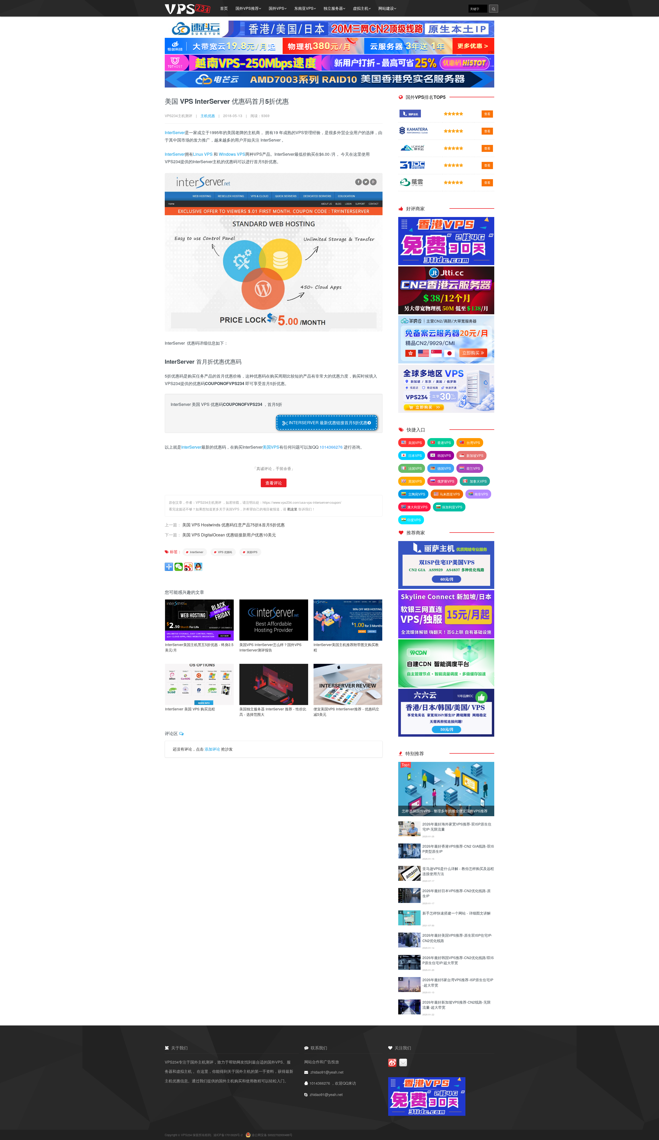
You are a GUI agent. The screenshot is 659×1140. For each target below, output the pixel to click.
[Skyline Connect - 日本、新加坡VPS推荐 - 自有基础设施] (446, 636)
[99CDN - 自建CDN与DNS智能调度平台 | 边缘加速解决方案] (446, 686)
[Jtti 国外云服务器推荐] (446, 312)
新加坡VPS (474, 455)
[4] (409, 879)
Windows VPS (232, 154)
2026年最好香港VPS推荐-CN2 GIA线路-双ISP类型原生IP (458, 848)
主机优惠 (208, 115)
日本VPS (414, 455)
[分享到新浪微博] (188, 567)
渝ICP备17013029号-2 (228, 1135)
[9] (409, 990)
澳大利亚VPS (417, 506)
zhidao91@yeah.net (326, 1072)
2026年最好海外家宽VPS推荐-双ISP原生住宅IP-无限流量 (456, 826)
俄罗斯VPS (445, 481)
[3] (409, 856)
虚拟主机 (360, 8)
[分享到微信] (179, 567)
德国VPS (443, 468)
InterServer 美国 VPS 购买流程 (190, 708)
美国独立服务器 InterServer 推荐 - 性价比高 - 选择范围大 (272, 711)
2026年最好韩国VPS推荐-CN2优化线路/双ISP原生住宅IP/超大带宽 (458, 960)
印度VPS (414, 519)
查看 (487, 114)
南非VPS (481, 494)
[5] (409, 901)
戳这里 (292, 509)
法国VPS (414, 468)
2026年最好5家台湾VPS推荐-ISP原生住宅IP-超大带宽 (457, 982)
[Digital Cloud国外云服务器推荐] (446, 411)
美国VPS (271, 447)
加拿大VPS (478, 481)
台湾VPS (472, 442)
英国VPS (414, 481)
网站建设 (386, 8)
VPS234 (187, 1135)
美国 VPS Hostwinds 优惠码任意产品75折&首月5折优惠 (233, 525)
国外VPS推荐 (247, 8)
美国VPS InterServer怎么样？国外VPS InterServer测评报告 (270, 647)
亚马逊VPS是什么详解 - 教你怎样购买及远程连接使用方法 (458, 871)
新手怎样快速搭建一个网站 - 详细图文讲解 (456, 913)
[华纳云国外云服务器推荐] (446, 361)
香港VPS (443, 442)
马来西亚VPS (450, 494)
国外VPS (276, 8)
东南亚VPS (304, 8)
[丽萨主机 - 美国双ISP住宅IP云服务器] (446, 587)
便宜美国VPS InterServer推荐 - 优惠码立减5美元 (346, 711)
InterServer (175, 132)
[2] (409, 834)
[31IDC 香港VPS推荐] (446, 263)
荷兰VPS (472, 468)
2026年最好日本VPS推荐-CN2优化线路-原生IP (456, 893)
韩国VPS (443, 455)
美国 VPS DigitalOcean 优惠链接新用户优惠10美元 (229, 535)
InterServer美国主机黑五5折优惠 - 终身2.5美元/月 (199, 647)
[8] (409, 968)
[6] (409, 923)
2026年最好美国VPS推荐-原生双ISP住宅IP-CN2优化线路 (457, 938)
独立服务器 (333, 8)
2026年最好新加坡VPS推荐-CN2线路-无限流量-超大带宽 (456, 1004)
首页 (224, 8)
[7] (409, 945)
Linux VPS (203, 154)
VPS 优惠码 (224, 552)
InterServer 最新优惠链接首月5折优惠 (327, 422)
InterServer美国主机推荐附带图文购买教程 (346, 647)
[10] (409, 1012)
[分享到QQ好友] (198, 567)
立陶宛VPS (416, 494)
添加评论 (212, 749)
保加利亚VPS (452, 506)
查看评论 (273, 483)
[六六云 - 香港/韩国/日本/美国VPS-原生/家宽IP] (446, 735)
